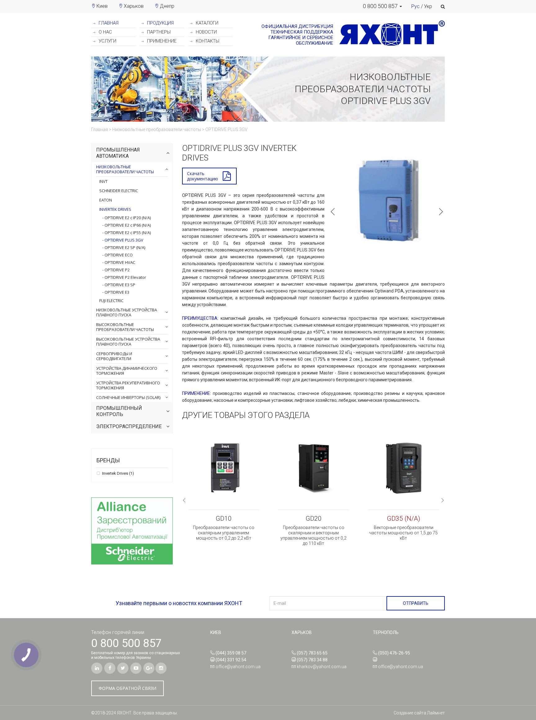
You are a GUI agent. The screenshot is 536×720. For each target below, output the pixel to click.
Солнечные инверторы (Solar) (128, 397)
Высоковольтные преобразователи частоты (125, 327)
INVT (103, 181)
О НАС (104, 32)
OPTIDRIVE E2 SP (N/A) (124, 247)
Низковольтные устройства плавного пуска (126, 312)
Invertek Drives (115, 209)
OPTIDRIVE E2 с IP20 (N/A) (127, 217)
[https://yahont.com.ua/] (389, 35)
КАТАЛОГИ (206, 23)
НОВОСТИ (205, 32)
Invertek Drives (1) (117, 473)
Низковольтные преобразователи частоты (125, 169)
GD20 (314, 518)
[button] (382, 6)
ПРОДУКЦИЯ (160, 23)
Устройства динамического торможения (126, 370)
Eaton (105, 200)
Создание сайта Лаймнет (419, 712)
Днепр (167, 6)
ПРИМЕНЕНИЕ (161, 41)
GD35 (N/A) (403, 518)
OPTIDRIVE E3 (116, 292)
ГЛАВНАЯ (107, 23)
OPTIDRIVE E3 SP (119, 285)
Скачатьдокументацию (202, 176)
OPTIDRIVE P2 (117, 270)
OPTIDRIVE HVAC (119, 262)
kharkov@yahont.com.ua (321, 666)
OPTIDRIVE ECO (118, 255)
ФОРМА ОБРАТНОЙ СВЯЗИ (127, 688)
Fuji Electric (111, 300)
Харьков (134, 6)
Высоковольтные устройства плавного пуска (128, 341)
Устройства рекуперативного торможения (128, 385)
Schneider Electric (118, 190)
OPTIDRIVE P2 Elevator (125, 277)
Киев (102, 6)
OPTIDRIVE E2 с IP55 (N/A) (127, 232)
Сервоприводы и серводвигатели (114, 356)
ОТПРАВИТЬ (415, 603)
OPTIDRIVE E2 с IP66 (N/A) (127, 225)
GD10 (224, 518)
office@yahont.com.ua (238, 666)
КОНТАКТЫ (206, 41)
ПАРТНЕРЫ (158, 32)
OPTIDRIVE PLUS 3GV (123, 240)
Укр (428, 6)
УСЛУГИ (106, 41)
